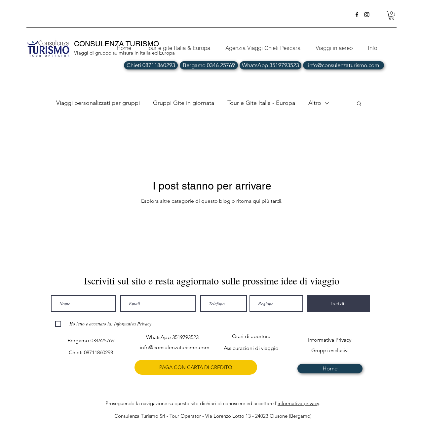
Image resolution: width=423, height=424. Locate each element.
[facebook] (357, 14)
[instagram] (367, 14)
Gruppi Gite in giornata (183, 102)
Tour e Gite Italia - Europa (261, 102)
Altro (314, 102)
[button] (392, 15)
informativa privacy (298, 403)
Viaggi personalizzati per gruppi (98, 102)
